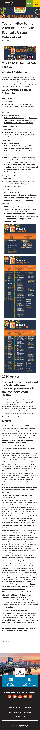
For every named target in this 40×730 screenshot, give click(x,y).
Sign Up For (29, 683)
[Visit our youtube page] (25, 696)
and (14, 164)
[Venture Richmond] (8, 3)
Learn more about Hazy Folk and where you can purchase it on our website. (19, 586)
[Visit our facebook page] (15, 696)
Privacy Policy (15, 707)
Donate (29, 3)
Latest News (29, 685)
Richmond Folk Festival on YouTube (18, 123)
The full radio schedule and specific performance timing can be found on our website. (20, 440)
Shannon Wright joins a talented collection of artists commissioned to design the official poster (20, 597)
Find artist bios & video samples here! (17, 417)
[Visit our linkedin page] (20, 696)
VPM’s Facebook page (15, 169)
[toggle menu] (36, 3)
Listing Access (26, 703)
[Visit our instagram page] (9, 696)
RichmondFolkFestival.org (15, 118)
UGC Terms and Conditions (20, 712)
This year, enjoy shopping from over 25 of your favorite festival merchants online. (20, 622)
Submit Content (20, 717)
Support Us (10, 683)
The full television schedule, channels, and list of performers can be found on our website (19, 489)
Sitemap (27, 707)
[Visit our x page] (30, 696)
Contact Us (12, 703)
